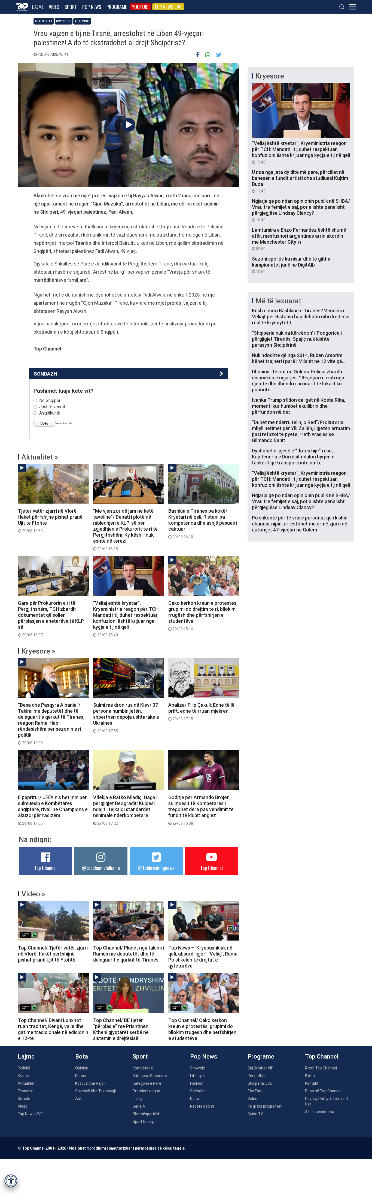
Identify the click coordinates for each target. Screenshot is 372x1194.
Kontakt (311, 1083)
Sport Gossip (143, 1121)
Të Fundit (82, 21)
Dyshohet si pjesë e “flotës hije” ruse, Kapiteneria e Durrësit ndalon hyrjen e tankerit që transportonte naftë (293, 456)
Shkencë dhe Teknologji (95, 1091)
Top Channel (45, 867)
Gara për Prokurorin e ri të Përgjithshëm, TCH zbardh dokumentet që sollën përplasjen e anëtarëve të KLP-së (52, 618)
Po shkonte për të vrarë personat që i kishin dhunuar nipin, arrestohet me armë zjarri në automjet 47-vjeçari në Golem (299, 524)
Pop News (91, 6)
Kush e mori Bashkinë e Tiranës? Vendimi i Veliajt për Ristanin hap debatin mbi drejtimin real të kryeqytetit (300, 316)
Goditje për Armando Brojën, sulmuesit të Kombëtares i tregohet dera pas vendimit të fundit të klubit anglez (201, 810)
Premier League (146, 1091)
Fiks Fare (255, 1091)
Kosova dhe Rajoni (90, 1083)
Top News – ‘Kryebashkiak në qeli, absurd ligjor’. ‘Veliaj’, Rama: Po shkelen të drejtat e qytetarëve (203, 957)
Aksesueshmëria (319, 1112)
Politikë (24, 1068)
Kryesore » (38, 651)
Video (54, 6)
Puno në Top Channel (323, 1091)
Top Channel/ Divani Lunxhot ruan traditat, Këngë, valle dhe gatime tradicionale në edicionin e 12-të (53, 1029)
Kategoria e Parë (147, 1083)
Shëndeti (198, 1091)
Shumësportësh (146, 1114)
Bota (81, 1056)
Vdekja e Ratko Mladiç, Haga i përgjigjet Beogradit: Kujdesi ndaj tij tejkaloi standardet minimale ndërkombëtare (125, 810)
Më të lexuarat (278, 301)
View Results (63, 423)
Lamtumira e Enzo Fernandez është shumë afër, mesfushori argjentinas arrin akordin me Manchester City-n (299, 239)
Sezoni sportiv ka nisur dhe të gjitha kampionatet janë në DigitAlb (291, 265)
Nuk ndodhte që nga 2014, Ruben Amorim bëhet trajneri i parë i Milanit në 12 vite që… (298, 358)
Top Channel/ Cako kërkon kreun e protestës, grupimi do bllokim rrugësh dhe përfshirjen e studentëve (202, 1029)
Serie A (139, 1106)
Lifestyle (197, 1076)
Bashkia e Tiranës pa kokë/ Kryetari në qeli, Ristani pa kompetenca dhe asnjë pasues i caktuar (202, 523)
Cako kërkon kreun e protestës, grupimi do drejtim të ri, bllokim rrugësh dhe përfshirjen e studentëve (202, 615)
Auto (79, 1098)
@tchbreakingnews (156, 867)
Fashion (196, 1083)
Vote (44, 423)
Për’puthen (257, 1076)
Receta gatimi (202, 1106)
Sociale (24, 1098)
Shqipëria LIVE (260, 1083)
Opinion (81, 1068)
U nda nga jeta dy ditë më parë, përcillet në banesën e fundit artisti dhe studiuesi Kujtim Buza (300, 181)
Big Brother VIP (260, 1068)
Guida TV (255, 1114)
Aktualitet (44, 21)
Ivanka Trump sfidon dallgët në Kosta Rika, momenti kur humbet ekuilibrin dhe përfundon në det (298, 406)
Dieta (194, 1098)
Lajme (38, 6)
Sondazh (45, 374)
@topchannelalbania (101, 867)
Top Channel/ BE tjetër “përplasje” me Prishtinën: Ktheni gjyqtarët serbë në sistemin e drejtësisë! (121, 1029)
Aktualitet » (40, 457)
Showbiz (197, 1068)
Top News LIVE (168, 6)
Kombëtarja (143, 1068)
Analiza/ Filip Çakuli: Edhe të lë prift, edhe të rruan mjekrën (201, 711)
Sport (71, 6)
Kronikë (24, 1076)
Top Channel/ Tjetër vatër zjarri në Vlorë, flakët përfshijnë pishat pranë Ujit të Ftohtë (53, 954)
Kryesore (63, 21)
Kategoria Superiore (150, 1076)
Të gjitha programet (265, 1106)
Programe (116, 6)
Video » (33, 894)
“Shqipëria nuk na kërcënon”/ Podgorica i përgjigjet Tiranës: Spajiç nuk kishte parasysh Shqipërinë (297, 339)
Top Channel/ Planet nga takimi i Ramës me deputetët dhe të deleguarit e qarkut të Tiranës (128, 954)
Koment (82, 1076)
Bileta (310, 1076)
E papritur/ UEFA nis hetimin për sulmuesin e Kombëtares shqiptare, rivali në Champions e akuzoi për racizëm (53, 810)
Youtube (140, 6)
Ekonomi (25, 1091)
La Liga (139, 1098)
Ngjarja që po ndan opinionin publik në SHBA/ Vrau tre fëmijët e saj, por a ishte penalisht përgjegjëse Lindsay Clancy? (301, 210)
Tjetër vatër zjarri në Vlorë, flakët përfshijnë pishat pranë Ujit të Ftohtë (50, 520)
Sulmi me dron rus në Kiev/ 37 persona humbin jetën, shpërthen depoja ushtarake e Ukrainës (126, 717)
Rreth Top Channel (321, 1068)
